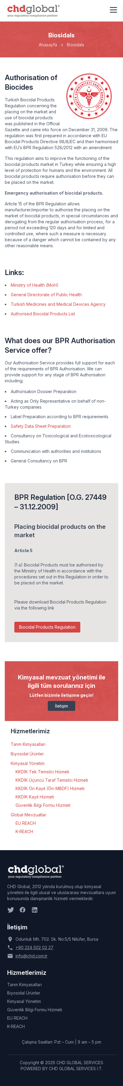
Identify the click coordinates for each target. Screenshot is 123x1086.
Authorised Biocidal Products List (43, 313)
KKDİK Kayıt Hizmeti (35, 796)
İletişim (61, 705)
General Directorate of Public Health (46, 294)
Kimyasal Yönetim (27, 763)
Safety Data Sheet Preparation (41, 426)
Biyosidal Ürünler (27, 753)
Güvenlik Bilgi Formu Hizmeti (43, 805)
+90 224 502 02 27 (34, 947)
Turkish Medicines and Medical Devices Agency (58, 304)
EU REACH (26, 823)
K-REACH (24, 831)
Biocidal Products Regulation (47, 627)
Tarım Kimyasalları (28, 744)
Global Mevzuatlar (28, 814)
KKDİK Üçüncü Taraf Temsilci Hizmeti (52, 780)
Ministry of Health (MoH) (35, 285)
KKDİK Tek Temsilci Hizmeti (42, 771)
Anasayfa (48, 44)
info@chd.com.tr (31, 955)
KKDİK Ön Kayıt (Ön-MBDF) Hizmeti (50, 788)
